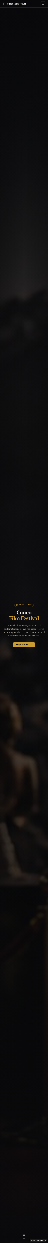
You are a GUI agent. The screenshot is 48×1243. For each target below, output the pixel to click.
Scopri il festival (22, 645)
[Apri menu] (43, 3)
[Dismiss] (45, 1240)
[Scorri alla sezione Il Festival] (24, 1236)
